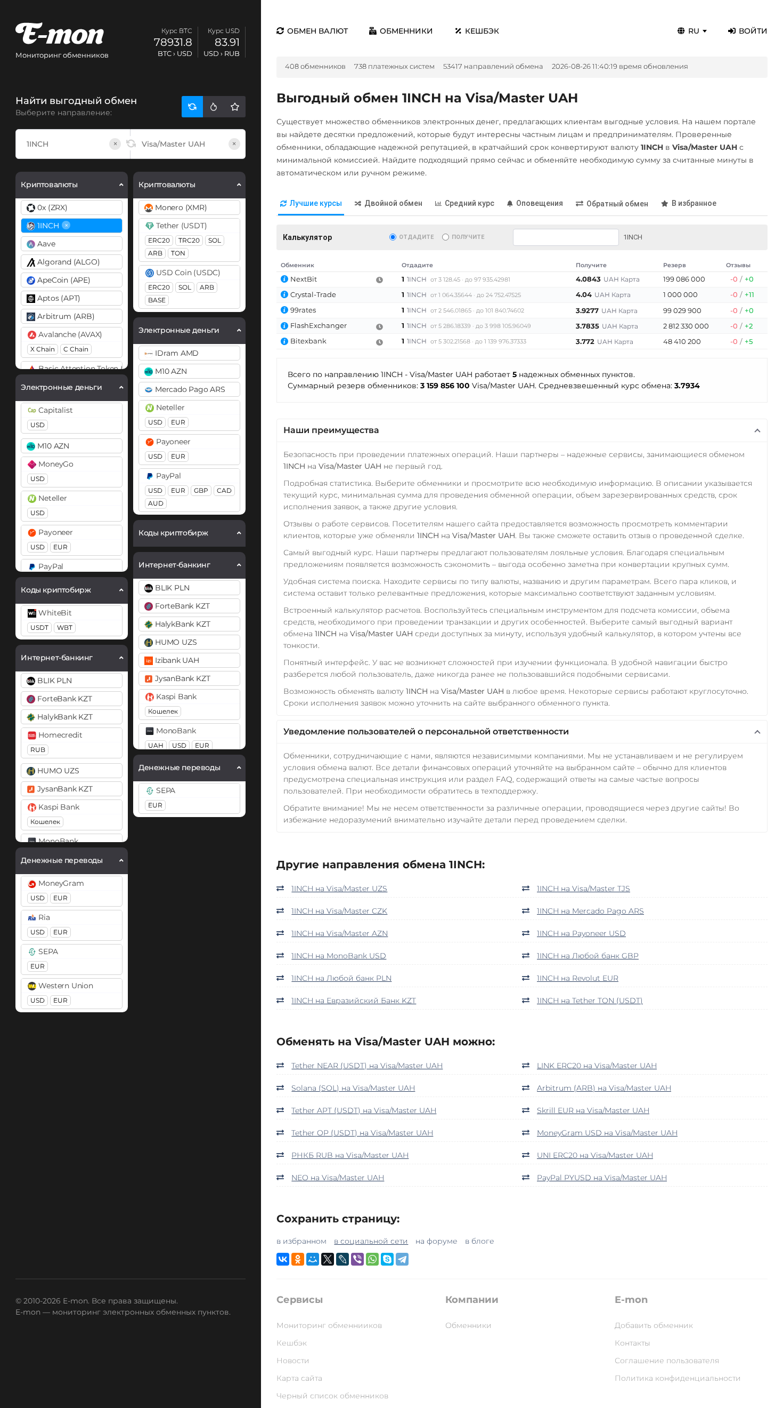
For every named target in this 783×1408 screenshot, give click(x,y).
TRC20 (189, 240)
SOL (214, 240)
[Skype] (387, 1259)
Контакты (632, 1343)
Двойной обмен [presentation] (393, 203)
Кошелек (45, 822)
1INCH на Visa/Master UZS (339, 888)
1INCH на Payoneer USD (581, 933)
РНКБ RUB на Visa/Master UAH (350, 1155)
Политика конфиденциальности (678, 1378)
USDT (39, 627)
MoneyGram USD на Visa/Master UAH (607, 1133)
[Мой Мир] (312, 1259)
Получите (468, 237)
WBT (64, 627)
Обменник (297, 265)
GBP (201, 490)
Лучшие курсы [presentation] (316, 203)
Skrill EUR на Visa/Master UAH (593, 1110)
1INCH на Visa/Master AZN (339, 933)
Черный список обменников (332, 1395)
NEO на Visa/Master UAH (337, 1177)
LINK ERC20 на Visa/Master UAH (597, 1065)
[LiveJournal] (342, 1259)
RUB (37, 750)
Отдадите (416, 237)
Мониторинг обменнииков (329, 1325)
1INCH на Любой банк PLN (341, 978)
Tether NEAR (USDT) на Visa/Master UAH (367, 1065)
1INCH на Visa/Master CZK (339, 911)
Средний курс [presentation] (469, 203)
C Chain (75, 349)
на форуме (436, 1241)
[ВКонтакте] (282, 1259)
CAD (224, 490)
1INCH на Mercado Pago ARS (590, 911)
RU (693, 31)
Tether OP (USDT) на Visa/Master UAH (362, 1133)
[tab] (311, 204)
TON (178, 253)
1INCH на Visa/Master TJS (583, 888)
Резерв (674, 265)
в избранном (301, 1241)
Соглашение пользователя (667, 1360)
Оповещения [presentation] (539, 203)
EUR (60, 547)
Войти (753, 31)
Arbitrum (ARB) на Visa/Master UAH (604, 1088)
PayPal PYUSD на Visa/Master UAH (602, 1177)
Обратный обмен (617, 203)
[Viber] (357, 1259)
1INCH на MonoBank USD (338, 956)
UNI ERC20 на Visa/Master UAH (595, 1155)
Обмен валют (317, 31)
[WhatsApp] (372, 1259)
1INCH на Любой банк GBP (588, 956)
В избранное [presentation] (694, 203)
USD (37, 425)
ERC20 (159, 240)
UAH (156, 745)
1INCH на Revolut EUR (577, 978)
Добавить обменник (654, 1325)
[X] (327, 1259)
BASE (157, 300)
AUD (156, 503)
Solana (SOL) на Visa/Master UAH (353, 1088)
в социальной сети (371, 1241)
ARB (155, 253)
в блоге (479, 1241)
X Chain (42, 349)
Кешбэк (482, 31)
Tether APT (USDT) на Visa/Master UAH (363, 1110)
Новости (292, 1360)
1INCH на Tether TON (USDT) (590, 1000)
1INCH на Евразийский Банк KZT (353, 1000)
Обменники (406, 31)
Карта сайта (299, 1378)
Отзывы (738, 265)
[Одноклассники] (297, 1259)
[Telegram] (402, 1259)
